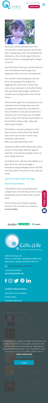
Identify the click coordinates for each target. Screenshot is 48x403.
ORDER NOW (34, 7)
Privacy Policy (10, 297)
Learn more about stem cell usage (20, 178)
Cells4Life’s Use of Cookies (15, 293)
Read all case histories (14, 183)
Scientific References (13, 300)
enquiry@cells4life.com (14, 273)
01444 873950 (34, 3)
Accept (24, 362)
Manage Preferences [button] (24, 357)
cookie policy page (24, 354)
